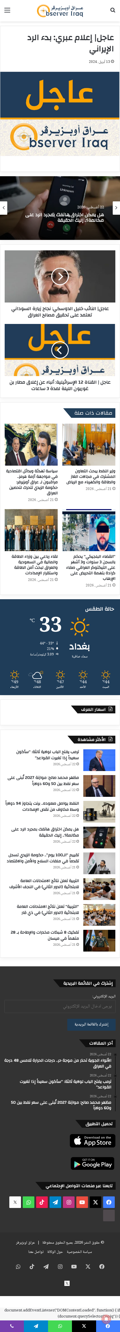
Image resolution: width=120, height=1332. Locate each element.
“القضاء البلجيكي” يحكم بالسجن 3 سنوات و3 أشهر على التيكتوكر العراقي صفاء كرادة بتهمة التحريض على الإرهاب (90, 567)
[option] (60, 208)
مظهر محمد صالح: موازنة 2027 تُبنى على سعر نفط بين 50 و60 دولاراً (43, 781)
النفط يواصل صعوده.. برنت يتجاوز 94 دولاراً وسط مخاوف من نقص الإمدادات (42, 806)
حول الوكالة (55, 1252)
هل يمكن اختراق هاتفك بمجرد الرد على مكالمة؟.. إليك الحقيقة (45, 832)
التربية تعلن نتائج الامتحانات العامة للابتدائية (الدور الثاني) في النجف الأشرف (44, 884)
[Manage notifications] (106, 1319)
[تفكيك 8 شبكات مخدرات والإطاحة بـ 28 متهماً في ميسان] (99, 941)
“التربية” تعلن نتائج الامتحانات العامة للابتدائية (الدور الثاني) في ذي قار (48, 909)
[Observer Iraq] (60, 10)
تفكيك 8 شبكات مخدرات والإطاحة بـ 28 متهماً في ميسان (45, 935)
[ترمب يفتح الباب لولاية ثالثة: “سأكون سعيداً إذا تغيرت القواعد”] (99, 760)
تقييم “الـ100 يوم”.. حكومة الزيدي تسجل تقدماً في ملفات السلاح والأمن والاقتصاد (43, 858)
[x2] (15, 1202)
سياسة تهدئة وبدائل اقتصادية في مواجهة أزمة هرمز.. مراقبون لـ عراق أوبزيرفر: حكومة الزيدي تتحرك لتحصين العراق (32, 482)
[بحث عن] (113, 12)
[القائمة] (7, 12)
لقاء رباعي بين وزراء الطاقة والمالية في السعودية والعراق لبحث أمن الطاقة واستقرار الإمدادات (35, 565)
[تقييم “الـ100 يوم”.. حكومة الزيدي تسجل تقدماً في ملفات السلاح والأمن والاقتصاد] (99, 863)
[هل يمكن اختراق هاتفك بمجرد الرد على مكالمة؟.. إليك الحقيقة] (99, 837)
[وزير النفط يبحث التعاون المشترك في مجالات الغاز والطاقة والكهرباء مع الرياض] (88, 445)
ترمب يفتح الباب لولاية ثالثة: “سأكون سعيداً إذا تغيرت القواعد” (47, 755)
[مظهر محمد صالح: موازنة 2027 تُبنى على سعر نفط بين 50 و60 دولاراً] (99, 786)
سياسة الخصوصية (79, 1252)
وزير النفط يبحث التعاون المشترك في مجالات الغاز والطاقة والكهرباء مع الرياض (90, 476)
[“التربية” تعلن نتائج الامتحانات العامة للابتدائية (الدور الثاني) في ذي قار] (99, 915)
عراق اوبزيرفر (25, 1243)
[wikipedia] (109, 1215)
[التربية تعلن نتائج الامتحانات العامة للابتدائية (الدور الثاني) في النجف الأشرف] (99, 889)
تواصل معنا (35, 1252)
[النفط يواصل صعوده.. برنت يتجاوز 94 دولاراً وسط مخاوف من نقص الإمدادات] (99, 812)
